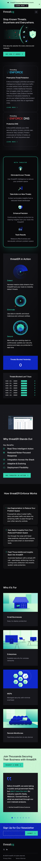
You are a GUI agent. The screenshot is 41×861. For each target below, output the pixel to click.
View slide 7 (28, 817)
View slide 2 (15, 817)
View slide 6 (26, 817)
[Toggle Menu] (36, 12)
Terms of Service (20, 858)
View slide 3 (17, 817)
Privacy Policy (7, 858)
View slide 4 (20, 817)
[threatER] (8, 844)
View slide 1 (12, 817)
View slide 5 (23, 817)
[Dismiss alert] (39, 4)
